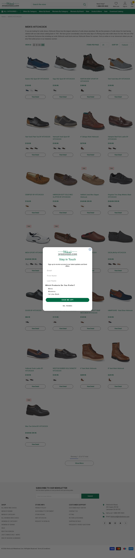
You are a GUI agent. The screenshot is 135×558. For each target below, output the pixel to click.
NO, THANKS (67, 306)
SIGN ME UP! (68, 300)
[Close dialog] (90, 249)
